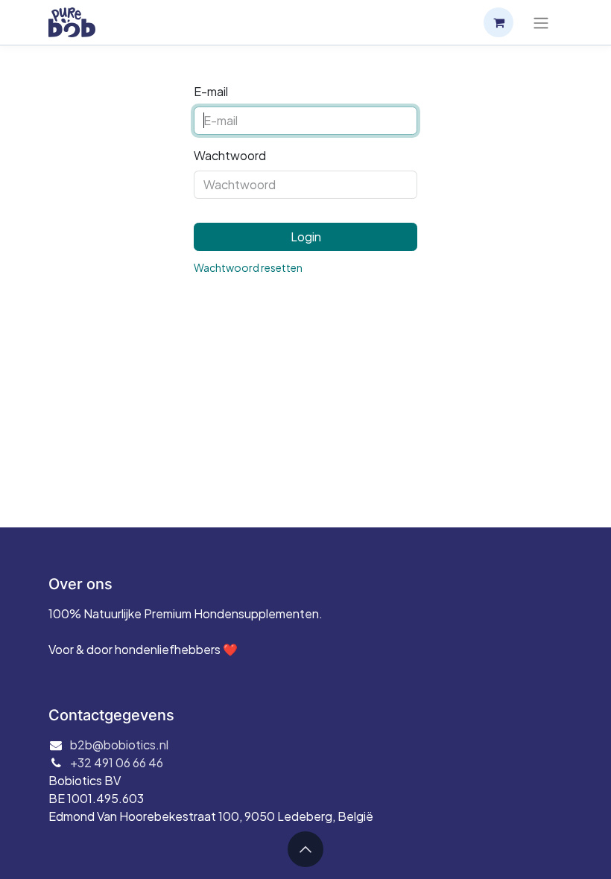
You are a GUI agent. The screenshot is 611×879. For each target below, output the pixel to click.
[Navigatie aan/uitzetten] (541, 22)
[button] (305, 849)
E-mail (211, 91)
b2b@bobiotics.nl (119, 744)
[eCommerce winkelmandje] (498, 22)
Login (306, 236)
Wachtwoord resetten (248, 267)
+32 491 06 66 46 (116, 762)
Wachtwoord (230, 155)
